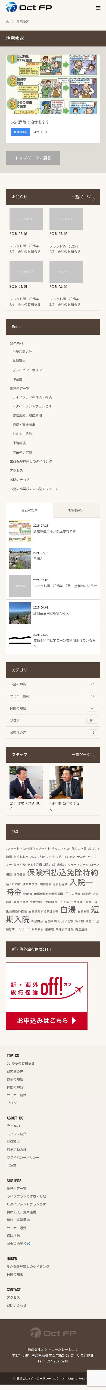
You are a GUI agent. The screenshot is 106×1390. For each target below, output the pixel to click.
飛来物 (49, 929)
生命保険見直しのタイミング (31, 461)
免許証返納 (60, 884)
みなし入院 (37, 857)
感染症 (86, 894)
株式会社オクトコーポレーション (38, 1378)
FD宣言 (17, 379)
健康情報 (45, 884)
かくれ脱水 (21, 857)
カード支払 (54, 857)
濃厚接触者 (21, 902)
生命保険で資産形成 (84, 902)
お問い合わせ (19, 479)
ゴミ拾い (69, 857)
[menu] (98, 8)
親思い (90, 921)
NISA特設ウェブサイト (35, 848)
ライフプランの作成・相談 (32, 397)
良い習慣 (67, 921)
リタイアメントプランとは (32, 406)
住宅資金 (20, 874)
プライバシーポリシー (29, 370)
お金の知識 (52, 684)
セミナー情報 (52, 696)
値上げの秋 (13, 884)
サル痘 (81, 857)
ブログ (52, 720)
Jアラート (12, 848)
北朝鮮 (27, 894)
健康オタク (30, 884)
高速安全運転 (65, 929)
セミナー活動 (22, 433)
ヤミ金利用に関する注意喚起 (46, 864)
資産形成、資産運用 (27, 415)
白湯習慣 (83, 911)
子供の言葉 (73, 894)
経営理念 (19, 360)
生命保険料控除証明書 (43, 911)
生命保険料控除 (16, 911)
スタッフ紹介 (16, 1133)
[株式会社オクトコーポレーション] (52, 7)
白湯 (68, 909)
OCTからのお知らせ (21, 1063)
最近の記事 (29, 510)
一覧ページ (81, 197)
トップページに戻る (33, 158)
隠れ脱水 (37, 929)
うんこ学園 (78, 848)
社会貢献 (37, 921)
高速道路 (81, 929)
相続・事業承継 (24, 424)
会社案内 (16, 343)
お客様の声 (76, 510)
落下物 (79, 921)
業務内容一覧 (19, 388)
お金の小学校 (22, 452)
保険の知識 (52, 708)
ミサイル (20, 864)
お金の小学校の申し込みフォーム (34, 488)
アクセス (16, 470)
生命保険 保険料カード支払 (49, 902)
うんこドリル (61, 848)
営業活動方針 (22, 351)
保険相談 (19, 443)
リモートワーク (78, 864)
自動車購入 (52, 921)
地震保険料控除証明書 (49, 894)
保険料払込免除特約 (62, 872)
